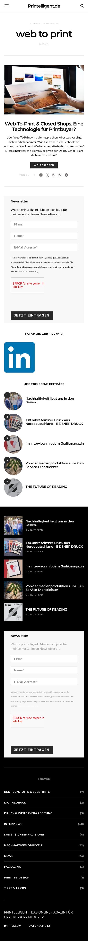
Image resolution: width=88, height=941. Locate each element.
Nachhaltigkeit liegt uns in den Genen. (50, 400)
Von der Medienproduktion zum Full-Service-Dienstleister (54, 465)
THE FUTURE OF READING (46, 487)
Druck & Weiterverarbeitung (28, 813)
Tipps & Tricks (15, 888)
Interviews (13, 824)
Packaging (12, 866)
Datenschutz (39, 925)
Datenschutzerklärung (27, 271)
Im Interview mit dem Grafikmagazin (55, 443)
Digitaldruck (15, 802)
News (8, 855)
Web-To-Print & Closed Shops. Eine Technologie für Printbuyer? (44, 126)
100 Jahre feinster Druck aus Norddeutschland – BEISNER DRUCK (54, 422)
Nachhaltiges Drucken (23, 845)
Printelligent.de (44, 6)
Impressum (12, 925)
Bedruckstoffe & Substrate (27, 791)
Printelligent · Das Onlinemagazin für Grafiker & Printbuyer (38, 914)
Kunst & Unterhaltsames (24, 834)
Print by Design (16, 877)
